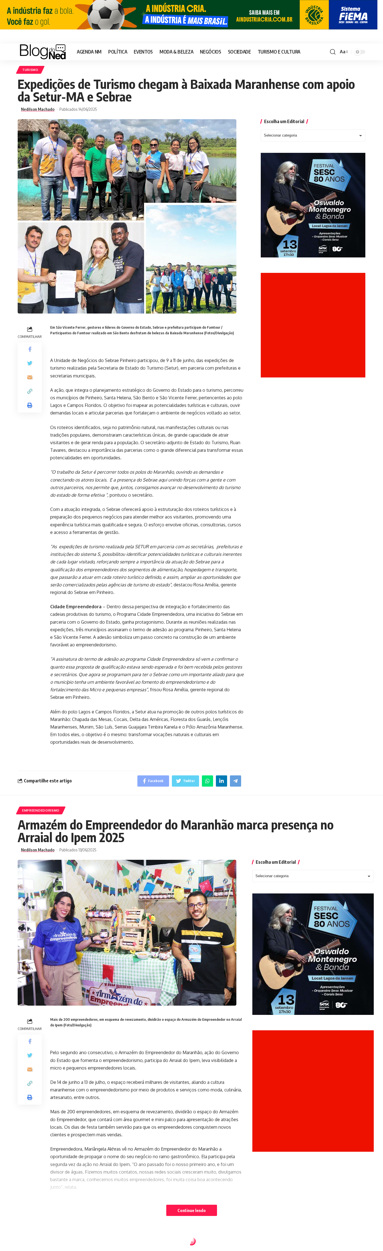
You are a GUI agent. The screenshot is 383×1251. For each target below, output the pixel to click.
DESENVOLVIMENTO (39, 1242)
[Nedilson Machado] (43, 51)
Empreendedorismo (40, 810)
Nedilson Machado (37, 109)
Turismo (30, 70)
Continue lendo (191, 1210)
